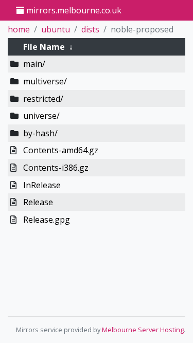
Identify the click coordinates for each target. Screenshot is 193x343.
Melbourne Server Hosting (143, 329)
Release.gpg (46, 219)
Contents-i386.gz (56, 167)
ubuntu (55, 29)
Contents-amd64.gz (60, 150)
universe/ (41, 115)
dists (90, 29)
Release (38, 202)
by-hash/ (40, 133)
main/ (34, 63)
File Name (44, 46)
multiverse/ (45, 81)
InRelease (42, 185)
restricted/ (43, 98)
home (19, 29)
